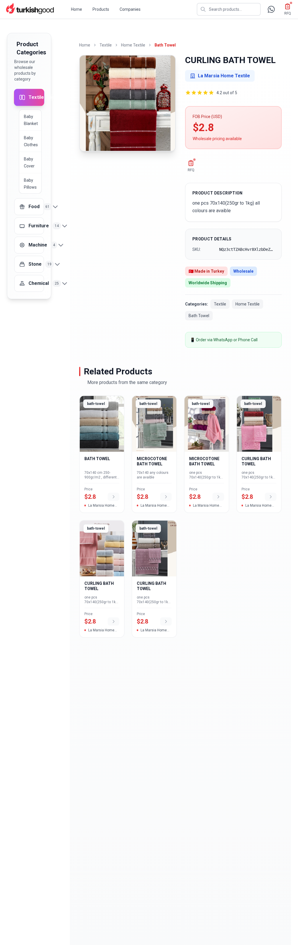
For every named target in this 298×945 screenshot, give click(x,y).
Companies (130, 9)
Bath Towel (165, 45)
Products (101, 9)
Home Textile (133, 45)
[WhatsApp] (271, 9)
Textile (106, 45)
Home (76, 9)
